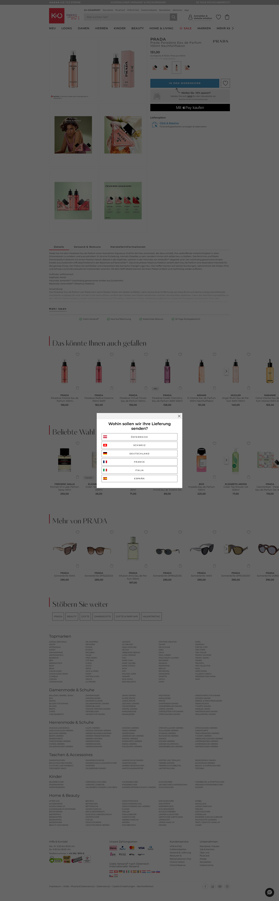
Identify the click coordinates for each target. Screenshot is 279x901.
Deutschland (139, 453)
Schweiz (139, 445)
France (139, 462)
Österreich (139, 437)
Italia (139, 470)
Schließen (179, 416)
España (139, 478)
